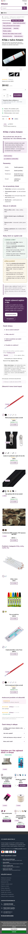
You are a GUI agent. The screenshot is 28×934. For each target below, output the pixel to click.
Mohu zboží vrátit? (8, 741)
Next (21, 69)
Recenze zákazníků (5, 890)
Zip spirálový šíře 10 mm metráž (14, 494)
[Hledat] (24, 8)
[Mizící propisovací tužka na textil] (14, 402)
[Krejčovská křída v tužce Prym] (14, 634)
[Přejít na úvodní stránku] (3, 16)
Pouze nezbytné (14, 929)
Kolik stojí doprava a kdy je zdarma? (12, 737)
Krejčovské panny (18, 36)
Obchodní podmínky (6, 879)
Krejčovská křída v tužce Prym (14, 650)
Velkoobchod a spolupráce (7, 894)
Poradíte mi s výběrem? (12, 345)
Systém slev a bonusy (6, 892)
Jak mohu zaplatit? (8, 733)
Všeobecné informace (6, 877)
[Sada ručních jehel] (7, 801)
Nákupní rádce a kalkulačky (7, 896)
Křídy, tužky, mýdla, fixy (17, 20)
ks (10, 95)
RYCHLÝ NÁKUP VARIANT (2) (10, 126)
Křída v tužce (14, 579)
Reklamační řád (4, 882)
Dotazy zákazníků (5, 888)
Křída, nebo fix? (10, 334)
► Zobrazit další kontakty (7, 915)
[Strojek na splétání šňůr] (20, 764)
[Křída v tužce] (14, 563)
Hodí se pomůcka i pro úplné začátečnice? (12, 339)
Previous (7, 69)
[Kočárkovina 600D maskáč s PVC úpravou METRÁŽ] (14, 517)
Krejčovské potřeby (11, 314)
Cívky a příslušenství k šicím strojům (11, 25)
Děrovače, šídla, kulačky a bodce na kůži (12, 33)
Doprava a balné (5, 886)
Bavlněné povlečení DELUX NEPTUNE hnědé (6, 779)
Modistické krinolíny (7, 36)
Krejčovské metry (7, 23)
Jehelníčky (16, 28)
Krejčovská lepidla (7, 28)
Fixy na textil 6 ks (14, 614)
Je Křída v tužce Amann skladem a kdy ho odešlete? (13, 728)
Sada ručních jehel (7, 813)
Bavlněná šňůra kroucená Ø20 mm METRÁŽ (21, 817)
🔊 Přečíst (10, 124)
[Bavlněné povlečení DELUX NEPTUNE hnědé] (7, 764)
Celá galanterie (10, 318)
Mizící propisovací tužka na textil (14, 417)
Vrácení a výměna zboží (6, 884)
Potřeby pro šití (11, 352)
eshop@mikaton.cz (7, 911)
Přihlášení (24, 0)
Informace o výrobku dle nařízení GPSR (12, 381)
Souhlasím (14, 931)
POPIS (5, 124)
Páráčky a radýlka (7, 31)
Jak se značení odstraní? (12, 329)
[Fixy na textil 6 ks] (14, 598)
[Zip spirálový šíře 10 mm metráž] (14, 478)
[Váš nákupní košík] (25, 3)
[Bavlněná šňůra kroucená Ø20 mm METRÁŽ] (20, 801)
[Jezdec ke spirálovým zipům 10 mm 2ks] (14, 440)
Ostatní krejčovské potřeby (19, 23)
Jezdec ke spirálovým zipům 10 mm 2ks (14, 455)
